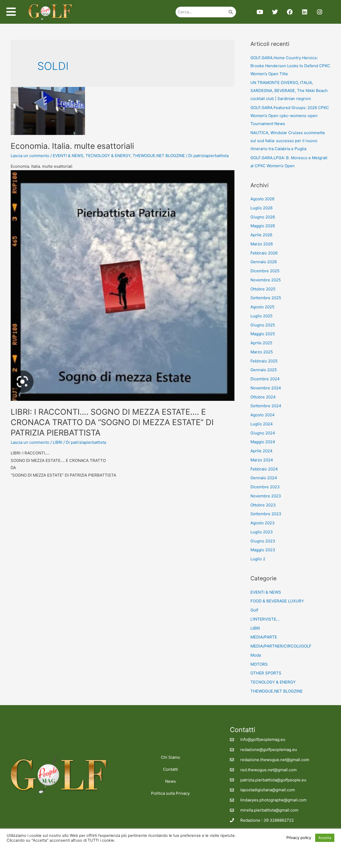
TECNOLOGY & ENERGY (108, 155)
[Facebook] (290, 12)
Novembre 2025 (265, 279)
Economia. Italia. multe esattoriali (72, 146)
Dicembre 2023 (265, 486)
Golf (254, 610)
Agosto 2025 (262, 306)
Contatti (170, 769)
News (170, 781)
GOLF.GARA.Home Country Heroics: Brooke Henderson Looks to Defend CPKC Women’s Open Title (290, 65)
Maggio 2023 (262, 549)
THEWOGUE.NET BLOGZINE (159, 155)
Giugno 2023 (262, 541)
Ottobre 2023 (263, 505)
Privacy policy (298, 837)
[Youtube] (260, 12)
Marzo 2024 (261, 459)
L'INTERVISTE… (264, 619)
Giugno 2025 (262, 324)
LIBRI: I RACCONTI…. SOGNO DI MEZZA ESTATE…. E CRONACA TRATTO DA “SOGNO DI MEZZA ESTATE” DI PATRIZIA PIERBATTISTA (112, 422)
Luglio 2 (257, 558)
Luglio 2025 (261, 315)
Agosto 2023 (262, 522)
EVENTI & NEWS (68, 155)
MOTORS (259, 664)
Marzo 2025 (261, 351)
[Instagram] (320, 12)
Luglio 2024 (261, 423)
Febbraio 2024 (264, 469)
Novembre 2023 (265, 495)
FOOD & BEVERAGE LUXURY (277, 601)
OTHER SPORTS (265, 673)
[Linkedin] (305, 12)
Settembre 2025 (265, 297)
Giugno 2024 (262, 433)
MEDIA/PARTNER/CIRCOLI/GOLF (280, 646)
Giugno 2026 (262, 216)
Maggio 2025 (262, 333)
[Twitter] (275, 12)
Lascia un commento (30, 155)
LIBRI (57, 442)
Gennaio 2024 (263, 477)
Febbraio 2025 (264, 360)
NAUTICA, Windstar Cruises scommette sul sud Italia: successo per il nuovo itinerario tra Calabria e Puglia (287, 140)
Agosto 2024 (262, 414)
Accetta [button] (324, 838)
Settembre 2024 (265, 405)
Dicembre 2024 (265, 378)
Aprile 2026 (261, 234)
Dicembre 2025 (264, 270)
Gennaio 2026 (263, 261)
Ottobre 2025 (262, 288)
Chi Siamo (170, 757)
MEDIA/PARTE (263, 637)
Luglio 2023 (261, 531)
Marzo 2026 (261, 243)
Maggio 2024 (262, 441)
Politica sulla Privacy (170, 793)
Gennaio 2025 (263, 369)
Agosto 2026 (262, 198)
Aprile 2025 (261, 342)
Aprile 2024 (261, 450)
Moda (255, 655)
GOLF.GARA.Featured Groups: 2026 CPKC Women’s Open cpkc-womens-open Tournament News (289, 115)
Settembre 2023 (265, 513)
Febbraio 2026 (264, 252)
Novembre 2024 (265, 387)
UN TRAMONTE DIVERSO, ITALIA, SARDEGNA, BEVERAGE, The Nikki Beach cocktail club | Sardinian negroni (289, 90)
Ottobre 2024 (263, 396)
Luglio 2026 (261, 207)
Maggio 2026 (262, 225)
